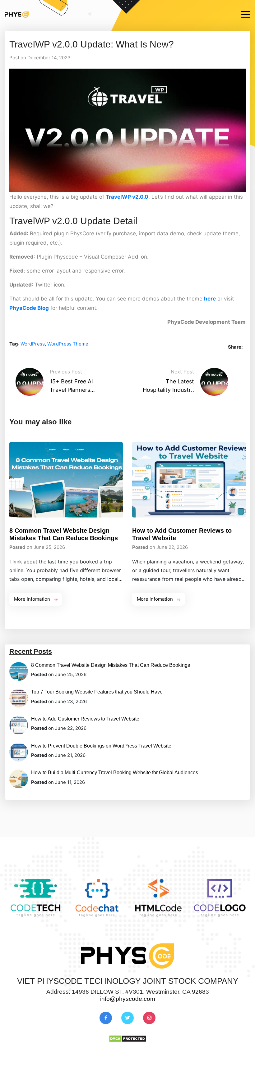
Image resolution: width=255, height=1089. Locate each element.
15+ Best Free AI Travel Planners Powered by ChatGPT (71, 387)
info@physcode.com (127, 999)
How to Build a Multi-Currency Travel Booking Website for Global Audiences (114, 772)
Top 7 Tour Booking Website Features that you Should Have (97, 691)
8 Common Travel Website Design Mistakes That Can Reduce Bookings (110, 665)
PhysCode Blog (29, 308)
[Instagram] (149, 1018)
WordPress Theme (67, 344)
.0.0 (143, 197)
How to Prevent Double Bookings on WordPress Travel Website (101, 745)
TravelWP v (120, 197)
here (210, 299)
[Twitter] (127, 1018)
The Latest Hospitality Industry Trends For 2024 (168, 387)
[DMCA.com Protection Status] (127, 1038)
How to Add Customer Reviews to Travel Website (85, 718)
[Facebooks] (106, 1018)
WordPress (33, 344)
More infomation (32, 599)
